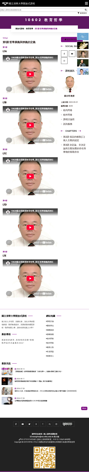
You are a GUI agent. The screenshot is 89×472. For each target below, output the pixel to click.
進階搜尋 (83, 13)
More (84, 408)
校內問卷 (67, 110)
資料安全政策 (37, 434)
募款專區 (6, 334)
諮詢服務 (67, 124)
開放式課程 (20, 29)
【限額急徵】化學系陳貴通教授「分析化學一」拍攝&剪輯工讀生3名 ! (38, 371)
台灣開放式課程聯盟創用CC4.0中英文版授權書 (31, 401)
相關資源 (50, 330)
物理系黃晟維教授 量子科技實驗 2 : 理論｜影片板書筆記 (33, 381)
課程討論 (50, 321)
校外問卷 (67, 114)
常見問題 (50, 352)
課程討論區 (69, 119)
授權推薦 (50, 334)
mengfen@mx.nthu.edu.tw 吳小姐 (45, 437)
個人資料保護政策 (50, 434)
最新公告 (50, 347)
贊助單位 (50, 326)
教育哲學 (29, 29)
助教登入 (50, 356)
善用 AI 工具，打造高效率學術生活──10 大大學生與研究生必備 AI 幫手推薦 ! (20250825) (46, 391)
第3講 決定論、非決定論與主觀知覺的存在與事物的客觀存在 (74, 148)
